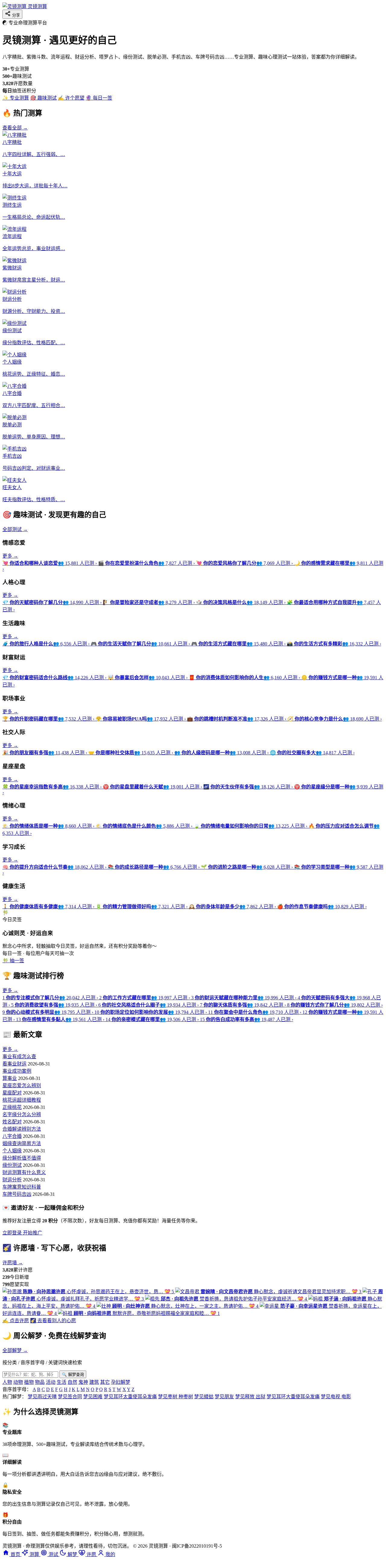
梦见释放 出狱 (250, 1396)
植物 (29, 1382)
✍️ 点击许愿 (15, 1320)
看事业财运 (14, 1063)
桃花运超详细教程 (21, 1100)
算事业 (9, 1078)
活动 (50, 1382)
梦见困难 (93, 1396)
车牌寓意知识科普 (21, 1186)
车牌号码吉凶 (16, 1194)
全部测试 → (15, 529)
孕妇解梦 (120, 1382)
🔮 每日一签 (99, 97)
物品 (40, 1382)
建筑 (94, 1382)
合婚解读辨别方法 (21, 1129)
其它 (105, 1382)
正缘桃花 (12, 1107)
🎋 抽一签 (13, 960)
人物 (7, 1382)
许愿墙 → (12, 1262)
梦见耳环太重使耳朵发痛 (130, 1396)
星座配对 (12, 1092)
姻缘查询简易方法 (21, 1143)
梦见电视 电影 (336, 1396)
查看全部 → (15, 127)
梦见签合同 (70, 1396)
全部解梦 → (15, 1350)
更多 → (10, 556)
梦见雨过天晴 (42, 1396)
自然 (72, 1382)
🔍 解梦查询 (73, 1374)
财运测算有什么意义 (24, 1172)
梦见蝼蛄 (204, 1396)
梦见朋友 (224, 1396)
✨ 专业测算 (15, 97)
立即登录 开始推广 (22, 1232)
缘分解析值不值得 (21, 1157)
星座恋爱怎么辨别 (21, 1085)
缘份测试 (12, 1165)
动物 (18, 1382)
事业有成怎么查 (19, 1056)
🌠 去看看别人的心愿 (53, 1320)
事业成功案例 (16, 1071)
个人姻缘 (12, 1150)
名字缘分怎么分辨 (21, 1114)
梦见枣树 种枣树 (175, 1396)
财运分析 (12, 1179)
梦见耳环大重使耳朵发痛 (293, 1396)
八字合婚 (12, 1136)
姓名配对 (12, 1121)
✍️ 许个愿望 (71, 97)
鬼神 (83, 1382)
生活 (61, 1382)
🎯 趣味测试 (43, 97)
